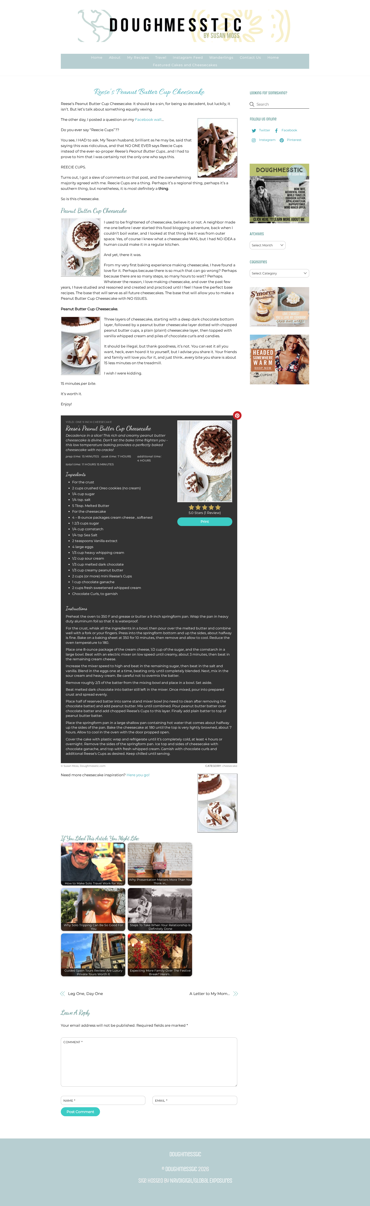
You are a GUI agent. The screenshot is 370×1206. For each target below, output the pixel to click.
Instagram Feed (188, 57)
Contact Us (250, 57)
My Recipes (138, 57)
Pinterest (293, 140)
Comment (73, 1042)
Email (161, 1100)
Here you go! (138, 775)
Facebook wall (148, 119)
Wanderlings (221, 57)
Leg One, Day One (85, 993)
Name (69, 1100)
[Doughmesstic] (185, 39)
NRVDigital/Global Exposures (201, 1180)
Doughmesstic (181, 1169)
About (115, 57)
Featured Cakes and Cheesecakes (185, 65)
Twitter (264, 130)
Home (97, 57)
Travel (160, 57)
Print (205, 522)
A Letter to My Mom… (209, 993)
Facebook (289, 130)
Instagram (267, 140)
